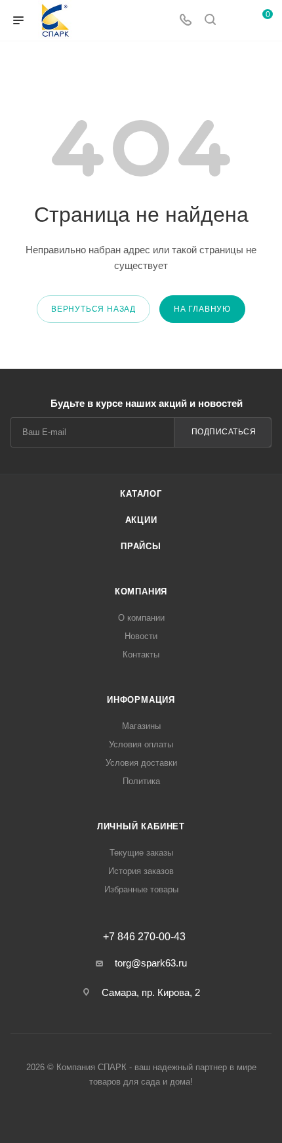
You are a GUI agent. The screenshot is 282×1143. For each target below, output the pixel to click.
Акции (141, 520)
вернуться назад (93, 309)
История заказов (141, 871)
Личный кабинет (141, 826)
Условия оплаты (141, 744)
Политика (141, 781)
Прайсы (141, 546)
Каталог (141, 494)
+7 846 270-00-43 (144, 937)
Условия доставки (141, 763)
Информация (141, 700)
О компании (141, 618)
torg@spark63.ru (151, 962)
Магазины (141, 726)
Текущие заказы (141, 853)
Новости (141, 636)
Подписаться (223, 431)
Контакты (141, 654)
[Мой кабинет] (235, 20)
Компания (141, 591)
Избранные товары (141, 889)
